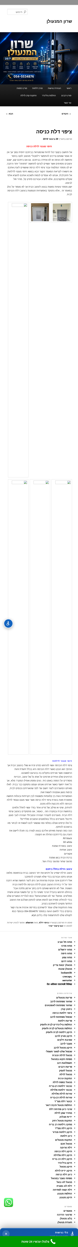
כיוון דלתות (66, 1135)
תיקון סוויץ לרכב (63, 1036)
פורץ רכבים (66, 95)
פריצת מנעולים (64, 997)
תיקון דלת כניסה (63, 1151)
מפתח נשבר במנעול (61, 1178)
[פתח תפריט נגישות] (8, 623)
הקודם (66, 113)
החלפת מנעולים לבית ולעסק (57, 1028)
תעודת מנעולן (65, 1222)
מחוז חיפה (66, 953)
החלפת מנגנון (64, 1193)
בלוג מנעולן (66, 1218)
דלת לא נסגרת (64, 1186)
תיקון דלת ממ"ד (63, 1128)
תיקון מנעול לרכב (63, 1047)
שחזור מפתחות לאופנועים (58, 1005)
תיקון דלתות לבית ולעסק (59, 1032)
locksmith (66, 972)
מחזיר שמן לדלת (63, 1113)
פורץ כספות (22, 88)
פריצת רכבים (65, 1066)
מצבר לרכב (66, 1043)
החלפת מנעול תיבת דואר (59, 1105)
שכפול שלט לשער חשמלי (59, 1051)
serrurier (67, 980)
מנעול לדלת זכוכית (62, 1055)
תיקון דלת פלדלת (63, 1155)
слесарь (67, 976)
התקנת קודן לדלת (28, 95)
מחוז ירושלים (65, 949)
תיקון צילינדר (65, 1162)
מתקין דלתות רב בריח (60, 1124)
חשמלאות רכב (64, 1063)
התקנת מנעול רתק (62, 1120)
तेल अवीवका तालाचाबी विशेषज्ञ (59, 984)
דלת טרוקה (66, 1147)
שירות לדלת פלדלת (62, 1093)
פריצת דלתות (65, 1020)
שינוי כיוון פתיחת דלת (60, 1109)
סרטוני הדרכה (64, 1214)
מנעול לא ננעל (64, 1182)
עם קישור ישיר (55, 925)
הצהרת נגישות (54, 88)
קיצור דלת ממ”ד (63, 1101)
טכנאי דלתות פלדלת (61, 1089)
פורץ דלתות (37, 88)
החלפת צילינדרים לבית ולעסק (56, 1024)
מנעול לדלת (65, 1074)
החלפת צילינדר (49, 95)
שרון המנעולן (59, 21)
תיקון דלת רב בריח (62, 1159)
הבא (9, 113)
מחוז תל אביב (65, 942)
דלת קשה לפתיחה (62, 1189)
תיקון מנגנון (65, 1197)
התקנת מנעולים (63, 1139)
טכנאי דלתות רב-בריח (60, 1086)
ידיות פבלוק (65, 1116)
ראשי (69, 88)
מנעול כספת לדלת (62, 1082)
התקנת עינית (65, 1078)
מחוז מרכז (66, 945)
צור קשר (67, 102)
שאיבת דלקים (64, 1039)
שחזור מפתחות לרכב (61, 1001)
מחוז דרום (66, 961)
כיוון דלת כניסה (64, 1174)
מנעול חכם (66, 1143)
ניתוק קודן (66, 1009)
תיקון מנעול (66, 1166)
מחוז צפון (67, 957)
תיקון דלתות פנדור (62, 1132)
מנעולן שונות (65, 968)
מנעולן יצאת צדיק (62, 965)
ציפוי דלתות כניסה (62, 1012)
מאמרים (67, 1210)
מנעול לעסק (65, 1070)
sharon (29, 922)
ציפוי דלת (44, 922)
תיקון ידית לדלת (63, 1170)
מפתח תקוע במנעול (61, 1059)
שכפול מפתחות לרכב (61, 1016)
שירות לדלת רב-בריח (61, 1097)
